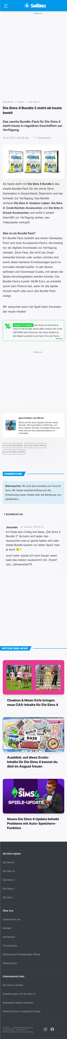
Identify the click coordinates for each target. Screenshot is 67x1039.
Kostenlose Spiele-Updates (18, 1002)
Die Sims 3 (9, 879)
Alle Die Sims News (12, 445)
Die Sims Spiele (12, 853)
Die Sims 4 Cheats (13, 985)
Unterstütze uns (12, 919)
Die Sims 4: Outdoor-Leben (32, 203)
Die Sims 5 (9, 862)
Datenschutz (10, 963)
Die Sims (7, 897)
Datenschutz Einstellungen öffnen (21, 954)
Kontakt (7, 928)
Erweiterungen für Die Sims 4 (19, 993)
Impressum (9, 936)
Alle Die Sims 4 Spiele (35, 445)
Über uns (8, 910)
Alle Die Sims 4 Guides (14, 452)
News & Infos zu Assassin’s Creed (21, 1011)
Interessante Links (13, 976)
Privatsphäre (10, 945)
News (21, 102)
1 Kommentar (43, 138)
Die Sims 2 (8, 888)
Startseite (8, 102)
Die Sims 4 (34, 102)
